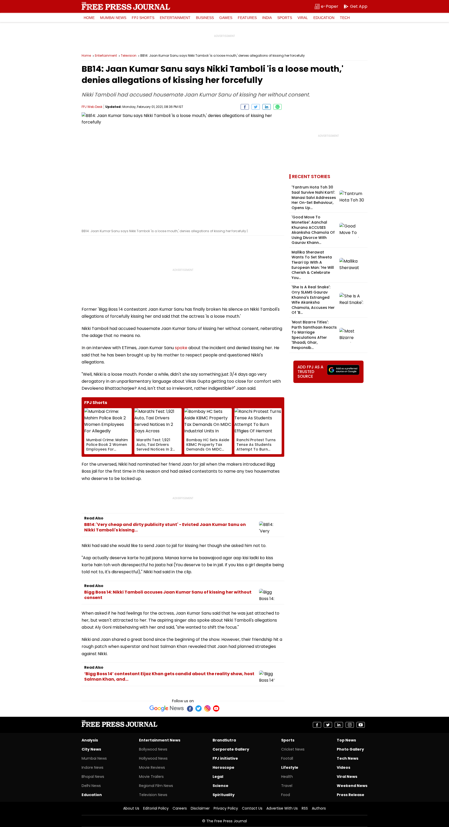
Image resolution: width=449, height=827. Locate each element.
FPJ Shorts (143, 18)
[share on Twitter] (256, 107)
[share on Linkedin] (266, 107)
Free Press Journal (126, 6)
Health (287, 776)
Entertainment (175, 18)
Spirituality (224, 794)
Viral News (347, 776)
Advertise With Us (282, 808)
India (267, 18)
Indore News (92, 767)
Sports (284, 18)
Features (247, 18)
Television (128, 56)
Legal (218, 776)
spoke (181, 348)
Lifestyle (289, 767)
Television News (153, 794)
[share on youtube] (360, 725)
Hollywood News (153, 758)
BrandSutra (224, 740)
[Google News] (166, 708)
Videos (343, 767)
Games (225, 18)
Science (220, 785)
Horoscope (223, 767)
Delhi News (91, 785)
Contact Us (252, 808)
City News (91, 749)
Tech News (347, 758)
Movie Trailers (151, 776)
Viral (303, 18)
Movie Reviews (152, 767)
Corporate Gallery (231, 749)
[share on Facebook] (245, 107)
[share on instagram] (350, 725)
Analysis (90, 740)
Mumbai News (113, 18)
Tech (345, 18)
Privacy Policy (226, 808)
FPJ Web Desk (92, 107)
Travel (286, 785)
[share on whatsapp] (277, 107)
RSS (305, 808)
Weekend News (352, 785)
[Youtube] (216, 708)
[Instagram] (207, 708)
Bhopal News (93, 776)
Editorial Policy (156, 808)
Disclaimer (200, 808)
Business (205, 18)
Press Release (350, 794)
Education (323, 18)
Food (285, 794)
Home (89, 18)
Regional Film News (156, 785)
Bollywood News (153, 749)
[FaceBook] (190, 708)
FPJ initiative (225, 758)
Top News (346, 740)
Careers (180, 808)
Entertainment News (159, 740)
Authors (319, 808)
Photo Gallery (350, 749)
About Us (131, 808)
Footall (287, 758)
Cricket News (293, 749)
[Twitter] (198, 708)
